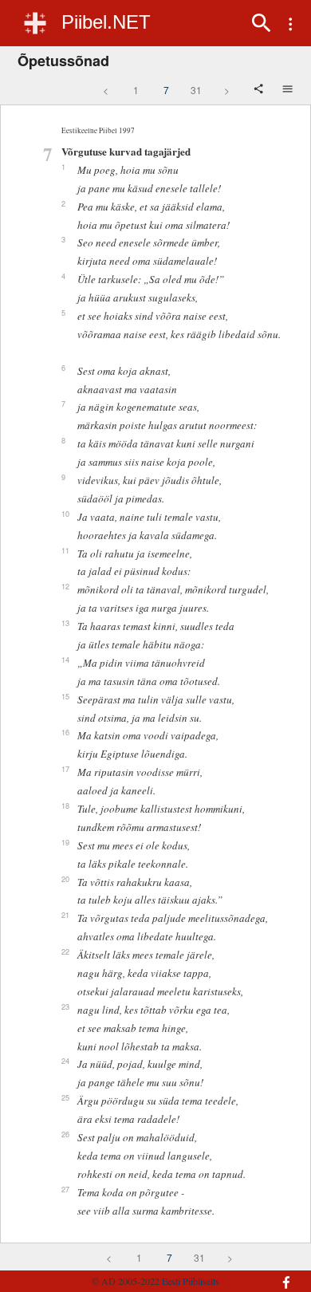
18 (65, 805)
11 (65, 550)
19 (65, 842)
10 (65, 513)
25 (65, 1097)
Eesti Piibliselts (190, 1280)
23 (65, 1006)
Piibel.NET (106, 22)
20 (65, 878)
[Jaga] (260, 90)
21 (65, 914)
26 (65, 1134)
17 (65, 768)
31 (196, 90)
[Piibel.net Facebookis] (280, 1274)
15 (65, 696)
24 (65, 1060)
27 (65, 1189)
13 (65, 622)
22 (65, 951)
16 (65, 732)
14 (65, 659)
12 (65, 586)
